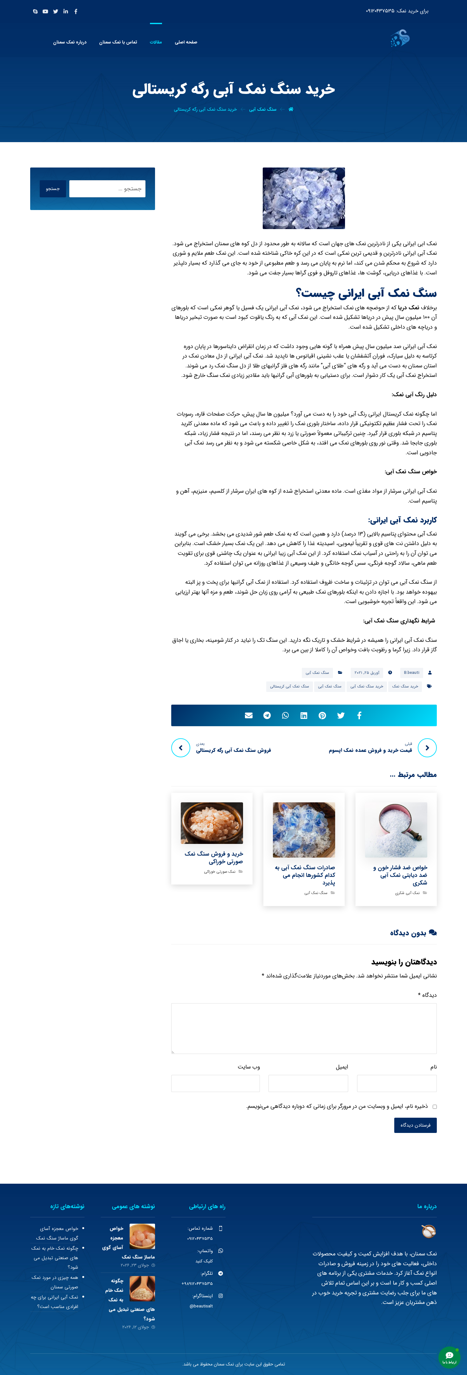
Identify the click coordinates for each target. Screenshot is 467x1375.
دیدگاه (427, 995)
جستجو (53, 188)
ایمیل (342, 1066)
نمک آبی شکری (407, 893)
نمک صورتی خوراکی (219, 872)
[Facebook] (76, 11)
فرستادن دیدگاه (415, 1125)
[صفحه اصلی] (291, 109)
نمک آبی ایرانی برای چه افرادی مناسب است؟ (54, 1302)
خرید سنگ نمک (405, 686)
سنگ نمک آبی (317, 673)
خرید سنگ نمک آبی (366, 686)
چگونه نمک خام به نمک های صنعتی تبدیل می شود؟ (54, 1258)
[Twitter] (56, 11)
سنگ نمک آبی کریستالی (289, 686)
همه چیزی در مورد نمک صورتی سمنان (55, 1282)
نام (433, 1066)
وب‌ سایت (249, 1066)
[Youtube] (45, 11)
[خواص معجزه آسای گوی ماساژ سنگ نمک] (142, 1236)
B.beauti (411, 673)
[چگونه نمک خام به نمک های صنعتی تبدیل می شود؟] (142, 1288)
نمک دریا (408, 307)
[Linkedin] (66, 11)
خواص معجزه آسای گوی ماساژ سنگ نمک (57, 1233)
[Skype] (35, 11)
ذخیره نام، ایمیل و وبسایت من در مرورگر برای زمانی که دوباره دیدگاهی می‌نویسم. (337, 1106)
